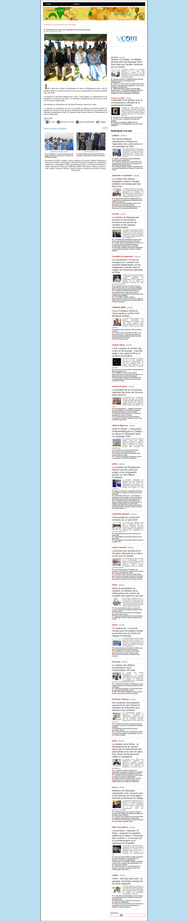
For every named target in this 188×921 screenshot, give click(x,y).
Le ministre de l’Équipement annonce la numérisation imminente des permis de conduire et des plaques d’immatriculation (125, 222)
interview (48, 162)
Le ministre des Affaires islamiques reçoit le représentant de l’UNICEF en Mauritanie (127, 457)
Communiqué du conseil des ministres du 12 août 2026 (125, 518)
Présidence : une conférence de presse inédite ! (128, 117)
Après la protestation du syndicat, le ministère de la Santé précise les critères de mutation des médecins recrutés (127, 592)
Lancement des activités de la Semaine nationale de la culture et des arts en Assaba (127, 553)
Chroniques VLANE (52, 161)
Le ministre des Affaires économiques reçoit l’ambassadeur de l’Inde (123, 667)
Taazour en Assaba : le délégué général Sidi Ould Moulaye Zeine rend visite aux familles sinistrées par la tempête (127, 63)
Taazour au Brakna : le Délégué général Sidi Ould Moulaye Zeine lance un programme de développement (127, 80)
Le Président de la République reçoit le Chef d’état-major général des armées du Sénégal (126, 240)
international (100, 164)
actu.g (102, 168)
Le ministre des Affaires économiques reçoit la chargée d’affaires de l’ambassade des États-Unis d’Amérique (127, 685)
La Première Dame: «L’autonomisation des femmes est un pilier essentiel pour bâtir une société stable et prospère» (126, 867)
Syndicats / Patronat (59, 166)
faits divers (87, 166)
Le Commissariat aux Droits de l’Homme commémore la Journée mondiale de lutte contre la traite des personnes (127, 418)
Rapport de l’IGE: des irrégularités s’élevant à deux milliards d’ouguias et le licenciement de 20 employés (127, 492)
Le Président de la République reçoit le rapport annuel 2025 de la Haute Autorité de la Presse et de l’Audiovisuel (127, 897)
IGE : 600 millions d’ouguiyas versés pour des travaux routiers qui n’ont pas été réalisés (127, 692)
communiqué (65, 162)
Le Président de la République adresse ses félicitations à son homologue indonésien (126, 207)
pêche (66, 168)
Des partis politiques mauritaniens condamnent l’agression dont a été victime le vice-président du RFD (127, 143)
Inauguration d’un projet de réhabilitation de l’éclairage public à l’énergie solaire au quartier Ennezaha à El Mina (126, 379)
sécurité (91, 164)
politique (77, 161)
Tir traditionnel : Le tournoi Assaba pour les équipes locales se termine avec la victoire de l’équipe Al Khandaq (59, 155)
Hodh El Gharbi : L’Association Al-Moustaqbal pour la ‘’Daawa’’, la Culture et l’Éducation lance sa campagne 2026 (127, 433)
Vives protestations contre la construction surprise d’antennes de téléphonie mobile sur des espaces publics (127, 609)
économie (86, 161)
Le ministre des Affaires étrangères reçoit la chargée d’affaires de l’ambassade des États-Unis (126, 183)
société (56, 162)
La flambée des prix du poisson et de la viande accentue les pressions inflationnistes (127, 776)
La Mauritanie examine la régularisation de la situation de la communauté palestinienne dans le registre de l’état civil (127, 200)
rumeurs (102, 166)
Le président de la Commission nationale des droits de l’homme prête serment (127, 392)
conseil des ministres (91, 168)
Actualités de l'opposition (95, 162)
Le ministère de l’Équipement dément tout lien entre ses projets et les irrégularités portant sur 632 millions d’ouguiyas (126, 472)
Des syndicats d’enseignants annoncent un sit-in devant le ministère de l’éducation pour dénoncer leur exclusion (126, 706)
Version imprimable (86, 122)
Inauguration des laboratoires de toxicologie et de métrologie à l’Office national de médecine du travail (127, 617)
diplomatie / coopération (54, 164)
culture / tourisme (56, 168)
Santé (72, 168)
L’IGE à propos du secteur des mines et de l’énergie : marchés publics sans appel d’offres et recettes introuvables (127, 352)
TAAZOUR (75, 170)
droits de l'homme (78, 162)
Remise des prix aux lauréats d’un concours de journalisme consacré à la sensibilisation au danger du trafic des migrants (127, 905)
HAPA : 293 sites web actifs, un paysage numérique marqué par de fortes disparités (127, 881)
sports (47, 166)
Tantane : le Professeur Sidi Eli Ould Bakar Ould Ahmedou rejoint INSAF (126, 159)
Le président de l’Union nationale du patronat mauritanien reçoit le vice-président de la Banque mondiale (127, 725)
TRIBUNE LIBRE (74, 166)
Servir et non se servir (121, 339)
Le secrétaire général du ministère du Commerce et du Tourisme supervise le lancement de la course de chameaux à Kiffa (127, 571)
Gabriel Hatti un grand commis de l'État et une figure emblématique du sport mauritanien (90, 154)
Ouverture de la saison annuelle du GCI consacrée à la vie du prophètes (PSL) (125, 451)
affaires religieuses (98, 161)
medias (79, 168)
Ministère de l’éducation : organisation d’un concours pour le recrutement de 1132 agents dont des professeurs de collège (127, 794)
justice (83, 164)
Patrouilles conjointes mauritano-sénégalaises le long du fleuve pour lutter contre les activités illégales (127, 249)
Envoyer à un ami (67, 122)
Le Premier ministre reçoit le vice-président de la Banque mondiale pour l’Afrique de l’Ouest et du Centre (127, 168)
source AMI (48, 118)
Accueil (48, 4)
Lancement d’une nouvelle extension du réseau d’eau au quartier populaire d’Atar (127, 820)
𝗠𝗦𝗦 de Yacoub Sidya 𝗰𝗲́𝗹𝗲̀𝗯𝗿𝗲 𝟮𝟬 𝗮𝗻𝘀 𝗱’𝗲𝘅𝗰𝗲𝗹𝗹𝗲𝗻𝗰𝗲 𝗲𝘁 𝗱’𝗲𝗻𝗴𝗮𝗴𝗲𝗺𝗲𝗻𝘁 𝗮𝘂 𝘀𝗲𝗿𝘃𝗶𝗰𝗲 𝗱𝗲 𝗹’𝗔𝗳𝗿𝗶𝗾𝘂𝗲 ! (127, 124)
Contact (76, 4)
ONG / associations (72, 164)
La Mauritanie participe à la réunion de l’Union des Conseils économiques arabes (127, 689)
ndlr (46, 168)
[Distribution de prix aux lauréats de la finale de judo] (75, 34)
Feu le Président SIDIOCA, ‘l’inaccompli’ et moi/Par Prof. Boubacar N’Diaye (126, 313)
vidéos (94, 166)
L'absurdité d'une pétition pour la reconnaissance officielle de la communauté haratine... (126, 102)
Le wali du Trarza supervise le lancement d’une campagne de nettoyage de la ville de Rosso (127, 817)
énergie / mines (67, 161)
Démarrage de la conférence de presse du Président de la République (126, 901)
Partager (102, 122)
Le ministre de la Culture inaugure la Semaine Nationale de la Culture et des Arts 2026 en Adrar (127, 578)
